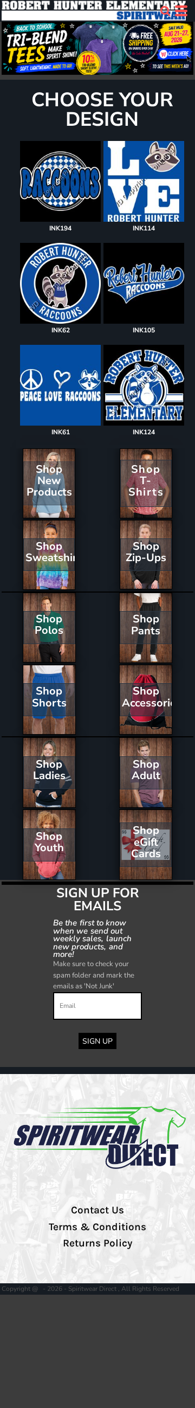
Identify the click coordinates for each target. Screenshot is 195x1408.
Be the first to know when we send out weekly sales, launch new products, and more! (92, 938)
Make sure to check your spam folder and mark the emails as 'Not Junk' (93, 975)
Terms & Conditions (97, 1227)
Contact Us (97, 1210)
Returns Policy (97, 1243)
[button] (165, 10)
